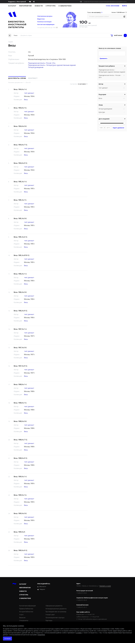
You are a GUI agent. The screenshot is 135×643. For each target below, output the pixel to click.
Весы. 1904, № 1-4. (20, 89)
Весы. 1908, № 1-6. (20, 403)
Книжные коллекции (44, 22)
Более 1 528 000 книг (118, 12)
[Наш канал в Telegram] (33, 1)
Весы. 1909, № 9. (19, 532)
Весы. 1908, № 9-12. (20, 458)
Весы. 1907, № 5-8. (20, 347)
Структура (51, 6)
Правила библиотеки (26, 609)
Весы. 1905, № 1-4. (20, 181)
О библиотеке (65, 6)
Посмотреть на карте (105, 586)
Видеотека (41, 19)
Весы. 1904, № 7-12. (20, 145)
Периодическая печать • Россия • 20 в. (41, 63)
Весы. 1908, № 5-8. (20, 421)
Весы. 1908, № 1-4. (20, 384)
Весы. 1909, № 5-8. (20, 513)
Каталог (12, 6)
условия (79, 633)
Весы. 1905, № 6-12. (20, 237)
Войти (124, 6)
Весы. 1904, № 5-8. (20, 126)
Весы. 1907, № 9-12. (20, 366)
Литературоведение (35, 67)
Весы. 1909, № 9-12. (20, 550)
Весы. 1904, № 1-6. (20, 108)
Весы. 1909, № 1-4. (20, 476)
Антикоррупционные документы (56, 609)
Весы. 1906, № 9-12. (20, 311)
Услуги (21, 615)
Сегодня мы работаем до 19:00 (46, 27)
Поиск (15, 35)
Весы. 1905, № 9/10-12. (22, 255)
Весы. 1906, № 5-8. (20, 292)
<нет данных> (29, 93)
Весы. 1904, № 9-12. (20, 163)
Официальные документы (54, 606)
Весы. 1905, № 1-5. (20, 200)
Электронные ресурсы (44, 16)
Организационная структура (55, 617)
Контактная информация (45, 24)
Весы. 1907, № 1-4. (20, 329)
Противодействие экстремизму (56, 612)
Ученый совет (50, 615)
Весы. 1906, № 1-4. (20, 274)
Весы (26, 99)
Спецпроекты (23, 620)
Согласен (7, 638)
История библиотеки (26, 612)
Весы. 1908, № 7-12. (20, 440)
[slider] (99, 123)
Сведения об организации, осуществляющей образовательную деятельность (105, 1)
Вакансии (22, 617)
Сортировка (73, 84)
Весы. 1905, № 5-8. (20, 218)
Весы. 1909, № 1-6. (20, 495)
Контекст (32, 78)
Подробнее (41, 635)
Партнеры (49, 620)
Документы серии (17, 78)
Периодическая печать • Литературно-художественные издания (52, 65)
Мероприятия (25, 6)
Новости (39, 6)
